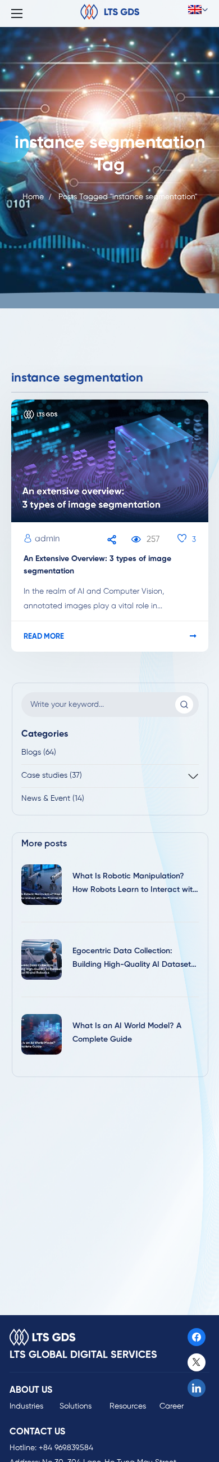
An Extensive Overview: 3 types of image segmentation (97, 565)
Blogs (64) (38, 752)
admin (47, 539)
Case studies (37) (51, 776)
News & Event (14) (52, 799)
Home (33, 197)
